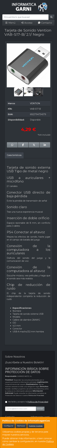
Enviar (40, 409)
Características (14, 155)
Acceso (28, 22)
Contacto (46, 22)
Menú (11, 22)
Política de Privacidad (36, 395)
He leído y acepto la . (28, 402)
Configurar (8, 426)
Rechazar (21, 426)
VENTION (35, 103)
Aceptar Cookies (36, 426)
